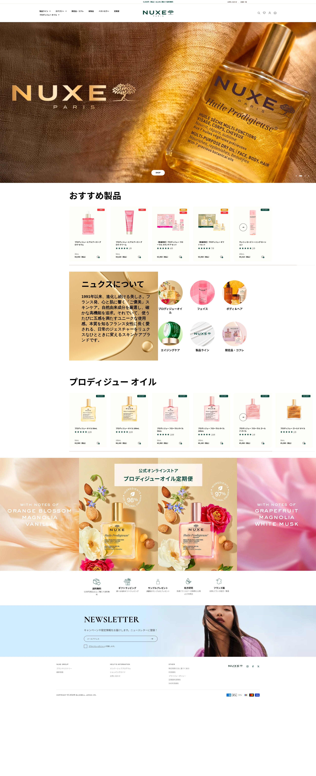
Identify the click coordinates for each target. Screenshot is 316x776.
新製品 (91, 11)
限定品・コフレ (78, 11)
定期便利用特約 (175, 631)
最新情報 (59, 624)
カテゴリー (60, 11)
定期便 (116, 11)
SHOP (158, 125)
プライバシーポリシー (97, 598)
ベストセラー (104, 11)
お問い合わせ (115, 628)
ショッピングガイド (118, 624)
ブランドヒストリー (64, 620)
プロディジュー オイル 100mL (127, 380)
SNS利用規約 (174, 635)
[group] (158, 466)
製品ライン (44, 11)
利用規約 (172, 624)
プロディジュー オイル (48, 15)
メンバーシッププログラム (120, 620)
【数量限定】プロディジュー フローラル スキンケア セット (170, 195)
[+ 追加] (98, 209)
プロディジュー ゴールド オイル (292, 380)
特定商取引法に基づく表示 (179, 620)
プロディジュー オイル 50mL (86, 380)
